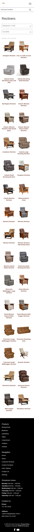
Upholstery (5, 434)
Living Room (6, 440)
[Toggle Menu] (30, 3)
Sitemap (4, 475)
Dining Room (6, 427)
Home (4, 455)
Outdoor (4, 446)
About (4, 458)
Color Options (6, 468)
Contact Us (5, 471)
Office (4, 437)
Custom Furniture (7, 465)
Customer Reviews (8, 462)
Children (4, 443)
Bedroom (5, 430)
